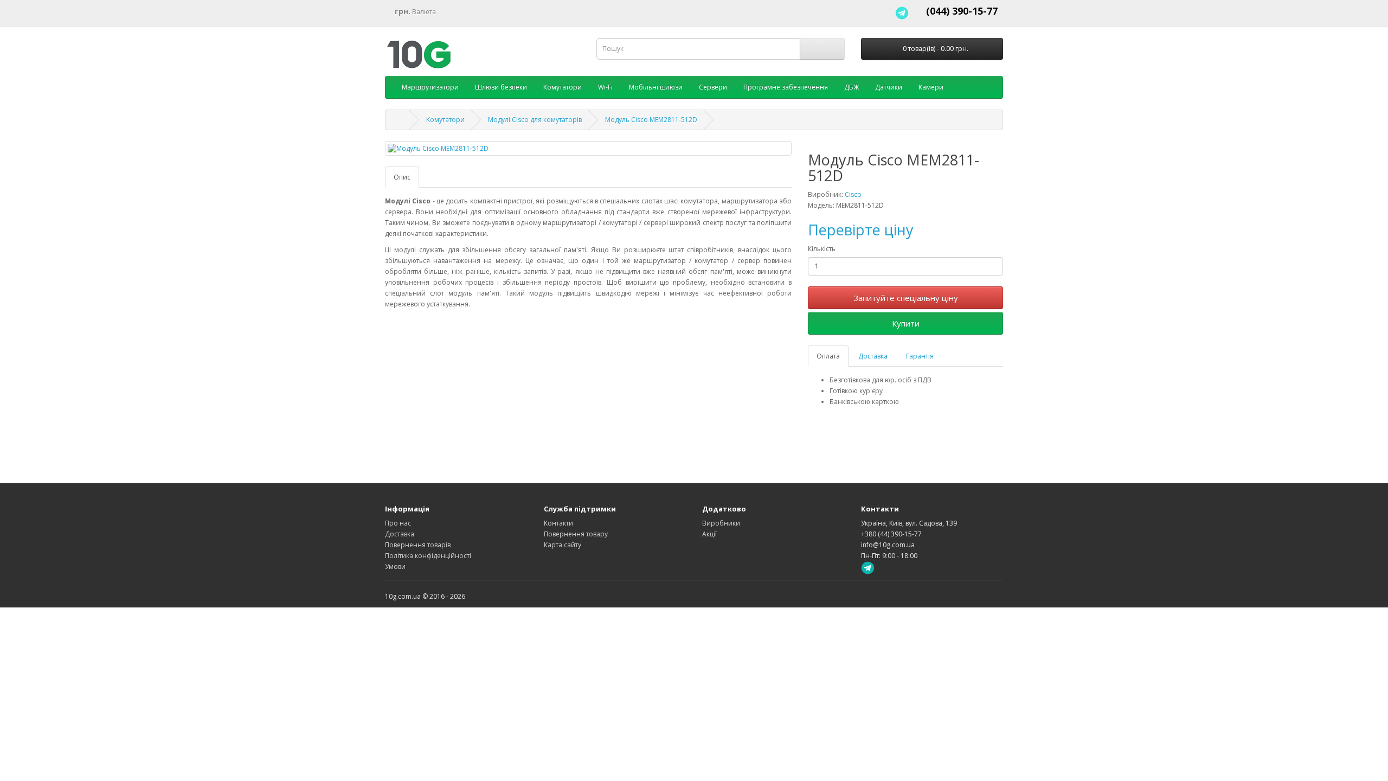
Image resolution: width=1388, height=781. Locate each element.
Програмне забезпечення (785, 87)
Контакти (558, 523)
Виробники (721, 523)
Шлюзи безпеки (501, 87)
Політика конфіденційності (428, 555)
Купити (906, 323)
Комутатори (562, 87)
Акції (709, 534)
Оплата (828, 356)
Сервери (713, 87)
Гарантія (920, 356)
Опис (402, 177)
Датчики (888, 87)
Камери (930, 87)
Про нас (398, 523)
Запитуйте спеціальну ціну (905, 297)
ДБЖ (851, 87)
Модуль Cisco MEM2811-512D (651, 119)
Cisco (853, 194)
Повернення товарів (418, 544)
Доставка (873, 356)
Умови (395, 566)
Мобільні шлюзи (656, 87)
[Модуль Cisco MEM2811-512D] (588, 148)
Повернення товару (576, 534)
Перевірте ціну (861, 230)
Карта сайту (562, 544)
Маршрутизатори (430, 87)
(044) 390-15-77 (962, 10)
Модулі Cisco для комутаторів (535, 119)
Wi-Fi (605, 87)
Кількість (822, 248)
